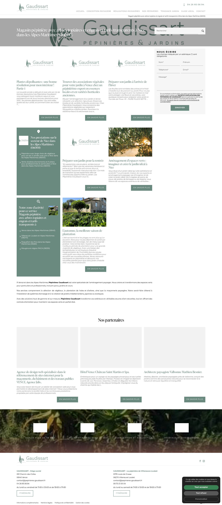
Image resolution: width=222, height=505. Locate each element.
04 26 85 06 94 (195, 5)
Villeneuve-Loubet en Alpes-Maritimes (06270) (37, 237)
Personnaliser (201, 499)
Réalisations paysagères (126, 11)
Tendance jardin (170, 11)
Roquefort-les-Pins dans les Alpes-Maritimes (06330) (36, 243)
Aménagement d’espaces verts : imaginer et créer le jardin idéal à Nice (128, 163)
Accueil (80, 11)
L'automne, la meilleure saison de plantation (82, 232)
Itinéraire (25, 493)
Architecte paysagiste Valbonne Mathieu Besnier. (173, 372)
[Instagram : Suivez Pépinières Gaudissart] (203, 461)
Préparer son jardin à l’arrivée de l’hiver (128, 83)
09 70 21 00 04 (119, 484)
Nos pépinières (150, 11)
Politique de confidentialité (64, 503)
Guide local (187, 11)
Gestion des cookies (82, 503)
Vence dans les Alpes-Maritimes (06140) (38, 230)
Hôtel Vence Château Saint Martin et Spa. (104, 372)
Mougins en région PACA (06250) (35, 248)
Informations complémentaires (28, 503)
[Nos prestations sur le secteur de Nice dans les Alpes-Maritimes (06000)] (23, 140)
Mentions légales (46, 503)
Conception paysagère (99, 11)
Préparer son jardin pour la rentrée (83, 160)
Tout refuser (201, 493)
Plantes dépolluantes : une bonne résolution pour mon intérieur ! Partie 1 (37, 85)
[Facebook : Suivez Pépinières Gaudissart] (200, 461)
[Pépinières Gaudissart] (32, 7)
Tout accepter (201, 487)
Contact (200, 11)
